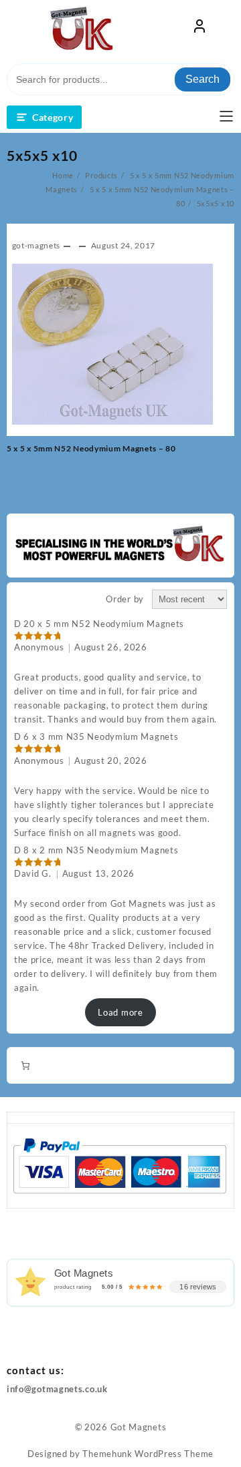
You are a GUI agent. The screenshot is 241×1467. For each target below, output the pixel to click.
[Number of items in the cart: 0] (25, 1065)
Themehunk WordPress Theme (148, 1453)
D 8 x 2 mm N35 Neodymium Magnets (96, 850)
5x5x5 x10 (42, 155)
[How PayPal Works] (119, 1165)
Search (202, 79)
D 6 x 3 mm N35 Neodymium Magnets (96, 736)
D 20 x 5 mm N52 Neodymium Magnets (99, 623)
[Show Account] (199, 28)
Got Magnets (138, 1427)
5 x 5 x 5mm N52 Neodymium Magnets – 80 (91, 448)
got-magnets (36, 245)
